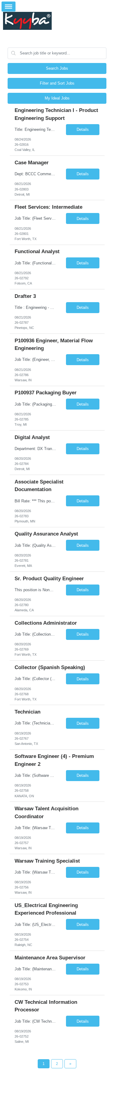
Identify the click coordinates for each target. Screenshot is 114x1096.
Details (83, 129)
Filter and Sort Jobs (57, 83)
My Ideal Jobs (57, 98)
